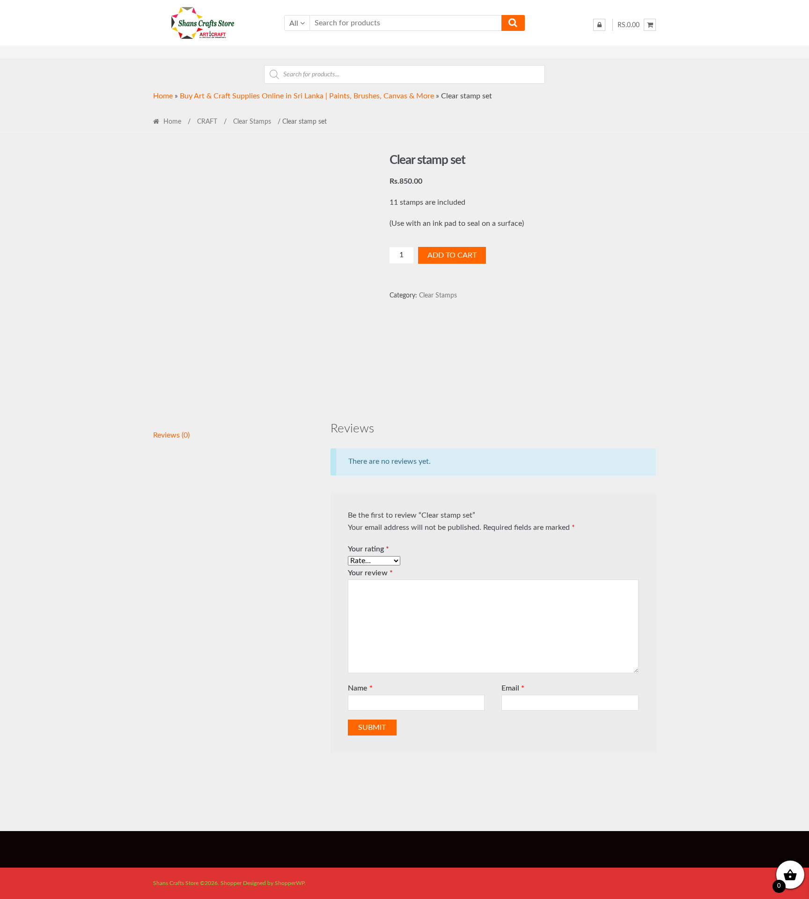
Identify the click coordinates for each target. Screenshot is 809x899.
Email (512, 688)
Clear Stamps (252, 122)
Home (163, 96)
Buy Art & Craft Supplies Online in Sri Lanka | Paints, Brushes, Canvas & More (307, 96)
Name (360, 688)
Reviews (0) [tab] (171, 435)
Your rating (368, 549)
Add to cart (452, 255)
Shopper (231, 883)
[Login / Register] (599, 25)
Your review (370, 573)
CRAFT (207, 122)
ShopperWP (289, 883)
